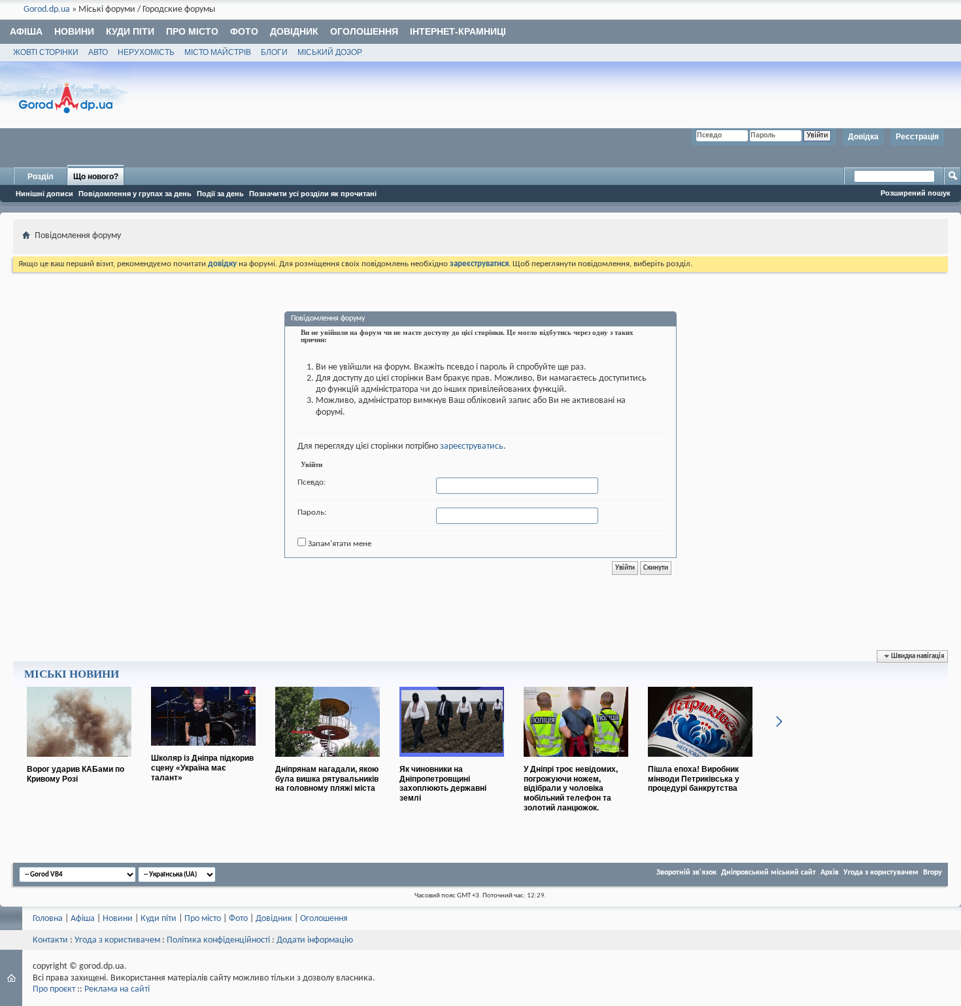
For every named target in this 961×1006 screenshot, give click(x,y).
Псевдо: (311, 482)
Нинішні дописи (44, 194)
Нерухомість (146, 52)
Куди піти (130, 31)
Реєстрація (917, 136)
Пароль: (311, 512)
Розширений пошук (916, 193)
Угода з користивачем (117, 940)
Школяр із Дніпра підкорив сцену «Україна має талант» (202, 768)
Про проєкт (54, 989)
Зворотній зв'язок (686, 872)
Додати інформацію (315, 940)
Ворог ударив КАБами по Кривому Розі (75, 774)
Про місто (192, 31)
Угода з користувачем (881, 872)
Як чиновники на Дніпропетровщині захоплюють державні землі (442, 784)
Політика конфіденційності (218, 940)
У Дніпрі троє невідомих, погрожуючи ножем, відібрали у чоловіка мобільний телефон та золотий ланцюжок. (571, 788)
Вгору (932, 872)
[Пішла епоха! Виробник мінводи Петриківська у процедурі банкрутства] (700, 762)
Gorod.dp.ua (47, 9)
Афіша (26, 31)
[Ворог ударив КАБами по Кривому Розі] (79, 762)
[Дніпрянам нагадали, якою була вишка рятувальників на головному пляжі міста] (327, 762)
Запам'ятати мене (338, 544)
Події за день (220, 194)
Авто (98, 52)
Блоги (274, 52)
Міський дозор (329, 52)
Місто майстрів (217, 52)
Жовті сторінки (45, 52)
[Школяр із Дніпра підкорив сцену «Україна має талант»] (203, 750)
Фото (244, 31)
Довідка (863, 136)
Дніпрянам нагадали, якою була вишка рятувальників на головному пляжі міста (327, 779)
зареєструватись (471, 446)
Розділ (40, 176)
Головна (48, 919)
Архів (829, 872)
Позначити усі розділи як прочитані (313, 194)
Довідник (294, 31)
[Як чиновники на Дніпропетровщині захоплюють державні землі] (451, 762)
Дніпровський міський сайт (768, 872)
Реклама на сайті (117, 989)
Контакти (50, 940)
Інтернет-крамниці (458, 31)
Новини (74, 31)
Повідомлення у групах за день (135, 194)
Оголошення (364, 31)
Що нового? (95, 176)
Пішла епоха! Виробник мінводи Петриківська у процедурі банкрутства (693, 779)
